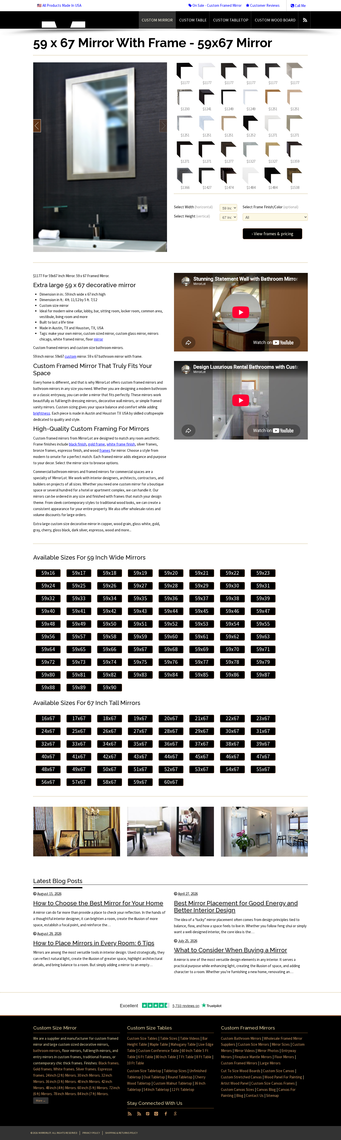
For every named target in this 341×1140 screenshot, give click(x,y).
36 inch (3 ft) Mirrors (61, 1081)
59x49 (79, 623)
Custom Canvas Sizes (237, 1089)
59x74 (109, 662)
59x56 (48, 636)
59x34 (109, 598)
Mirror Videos (244, 1050)
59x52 (171, 623)
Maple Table (159, 1044)
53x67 (201, 769)
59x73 (79, 662)
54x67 (232, 769)
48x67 (48, 769)
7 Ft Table (186, 1056)
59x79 (263, 662)
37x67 (201, 743)
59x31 (263, 585)
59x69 (201, 649)
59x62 (232, 636)
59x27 (140, 585)
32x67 (48, 743)
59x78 (232, 662)
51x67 (140, 769)
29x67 (201, 731)
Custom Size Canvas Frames (273, 1083)
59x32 (48, 598)
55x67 (263, 769)
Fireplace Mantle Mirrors (253, 1056)
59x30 (232, 585)
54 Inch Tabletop (156, 1089)
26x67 (109, 731)
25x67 (79, 731)
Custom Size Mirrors (253, 1044)
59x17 (79, 573)
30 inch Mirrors (88, 1075)
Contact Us (255, 1095)
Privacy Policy (91, 1133)
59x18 (109, 573)
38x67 (232, 743)
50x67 (109, 769)
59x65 (79, 649)
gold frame (96, 444)
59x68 (171, 649)
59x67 (140, 649)
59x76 (171, 662)
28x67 (171, 731)
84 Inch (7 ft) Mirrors (92, 1093)
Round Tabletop (180, 1077)
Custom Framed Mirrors (239, 1063)
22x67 (232, 718)
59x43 (140, 611)
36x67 (171, 743)
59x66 (109, 649)
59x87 (263, 674)
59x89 (79, 687)
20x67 (171, 718)
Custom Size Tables (142, 1038)
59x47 (263, 611)
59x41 (79, 611)
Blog (239, 1095)
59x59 (140, 636)
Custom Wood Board (275, 19)
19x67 (140, 718)
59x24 (48, 585)
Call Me (300, 5)
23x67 (263, 718)
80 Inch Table (166, 1056)
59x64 (48, 649)
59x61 (201, 636)
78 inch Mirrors (64, 1093)
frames (104, 450)
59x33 (79, 598)
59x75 (140, 662)
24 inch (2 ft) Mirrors (61, 1075)
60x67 (171, 782)
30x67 (232, 731)
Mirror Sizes (281, 1044)
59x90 (109, 687)
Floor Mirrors (284, 1056)
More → (41, 1100)
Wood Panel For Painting (283, 1077)
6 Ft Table (145, 1056)
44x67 (171, 756)
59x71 (263, 649)
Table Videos (190, 1038)
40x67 (48, 756)
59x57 (79, 636)
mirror (98, 339)
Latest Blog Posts (57, 881)
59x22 (232, 573)
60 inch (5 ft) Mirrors (92, 1087)
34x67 (109, 743)
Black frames (108, 1063)
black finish (77, 444)
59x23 (263, 573)
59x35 (140, 598)
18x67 (109, 718)
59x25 (79, 585)
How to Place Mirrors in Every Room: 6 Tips (93, 943)
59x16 (48, 573)
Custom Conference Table (158, 1050)
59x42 (109, 611)
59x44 (171, 611)
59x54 (232, 623)
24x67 (48, 731)
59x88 (48, 687)
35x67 (140, 743)
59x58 (109, 636)
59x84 (171, 674)
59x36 (171, 598)
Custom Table (193, 19)
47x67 (263, 756)
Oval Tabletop (154, 1077)
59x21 (201, 573)
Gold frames (42, 1069)
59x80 (48, 674)
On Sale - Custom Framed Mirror (217, 5)
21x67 (201, 718)
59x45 (201, 611)
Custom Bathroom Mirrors (241, 1038)
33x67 (79, 743)
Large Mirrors (270, 1063)
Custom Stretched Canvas (241, 1077)
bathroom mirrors (46, 1050)
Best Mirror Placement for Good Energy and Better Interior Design (236, 907)
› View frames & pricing (272, 233)
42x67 (109, 756)
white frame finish (121, 444)
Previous (37, 125)
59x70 (232, 649)
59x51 (140, 623)
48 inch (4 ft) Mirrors (61, 1087)
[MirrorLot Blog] (305, 20)
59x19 (140, 573)
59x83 (140, 674)
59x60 (171, 636)
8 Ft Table (203, 1056)
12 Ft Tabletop (183, 1089)
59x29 (201, 585)
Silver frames (86, 1069)
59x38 (232, 598)
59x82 (109, 674)
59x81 (79, 674)
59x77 (201, 662)
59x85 (201, 674)
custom (70, 356)
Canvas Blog (266, 1089)
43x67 (140, 756)
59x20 (171, 573)
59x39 (263, 598)
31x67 (263, 731)
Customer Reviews (264, 5)
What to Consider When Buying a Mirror (230, 950)
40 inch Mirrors (88, 1081)
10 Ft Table (135, 1063)
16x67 (48, 718)
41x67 (79, 756)
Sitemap (272, 1095)
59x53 (201, 623)
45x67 (201, 756)
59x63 (263, 636)
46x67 (232, 756)
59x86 (232, 674)
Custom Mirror (157, 19)
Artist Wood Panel (235, 1083)
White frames (63, 1069)
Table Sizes (168, 1038)
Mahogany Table (183, 1044)
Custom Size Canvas (278, 1070)
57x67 (79, 782)
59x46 (232, 611)
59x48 (48, 623)
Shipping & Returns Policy (121, 1133)
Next (163, 125)
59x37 (201, 598)
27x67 (140, 731)
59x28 (171, 585)
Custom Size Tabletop (144, 1070)
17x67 (79, 718)
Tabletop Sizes (175, 1070)
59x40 (48, 611)
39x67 (263, 743)
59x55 (263, 623)
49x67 (79, 769)
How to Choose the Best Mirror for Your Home (98, 903)
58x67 (109, 782)
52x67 (171, 769)
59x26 (109, 585)
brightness (41, 413)
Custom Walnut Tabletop (172, 1083)
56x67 (48, 782)
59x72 (48, 662)
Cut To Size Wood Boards (240, 1070)
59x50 (109, 623)
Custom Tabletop (230, 19)
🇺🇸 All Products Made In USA (59, 5)
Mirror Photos (268, 1050)
